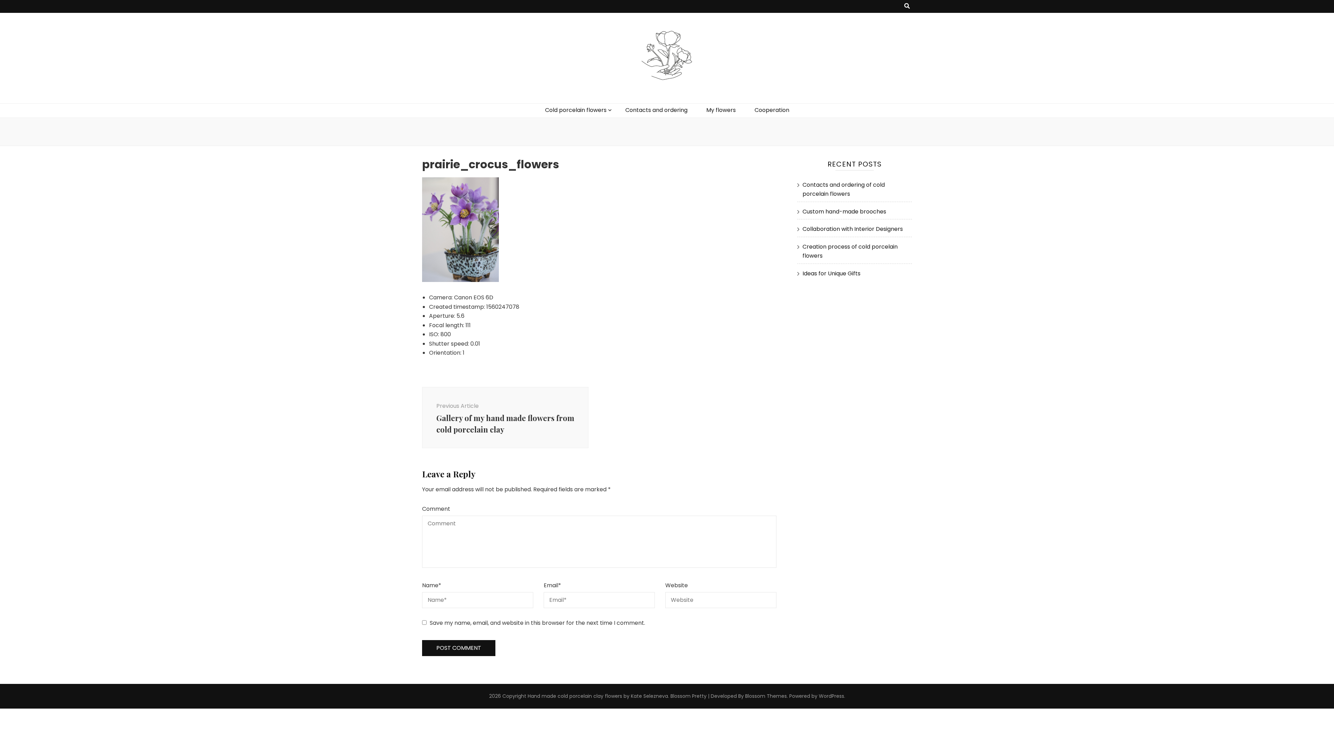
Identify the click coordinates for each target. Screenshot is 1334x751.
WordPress (831, 696)
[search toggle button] (907, 6)
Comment (436, 509)
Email (552, 585)
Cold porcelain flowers (576, 110)
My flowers (721, 110)
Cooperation (772, 110)
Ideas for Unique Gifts (831, 273)
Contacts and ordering (656, 110)
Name (431, 585)
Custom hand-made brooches (844, 212)
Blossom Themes (766, 696)
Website (676, 585)
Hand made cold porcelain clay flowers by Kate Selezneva (598, 696)
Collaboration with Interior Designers (852, 229)
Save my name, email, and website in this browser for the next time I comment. (537, 623)
